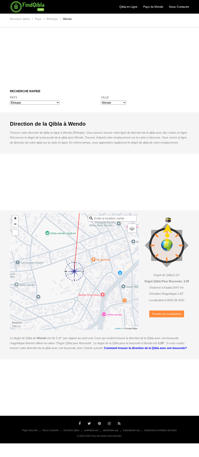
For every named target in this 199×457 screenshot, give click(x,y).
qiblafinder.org (110, 430)
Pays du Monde (153, 6)
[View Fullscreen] (15, 233)
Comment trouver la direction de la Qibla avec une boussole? (145, 348)
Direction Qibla (71, 430)
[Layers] (132, 228)
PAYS (13, 97)
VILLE (105, 97)
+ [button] (15, 218)
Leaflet (118, 328)
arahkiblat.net (91, 430)
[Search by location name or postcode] (91, 218)
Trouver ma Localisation (167, 313)
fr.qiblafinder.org (131, 430)
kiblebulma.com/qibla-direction (160, 430)
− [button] (15, 224)
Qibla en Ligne (128, 6)
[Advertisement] (99, 55)
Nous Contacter (179, 6)
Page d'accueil (30, 430)
